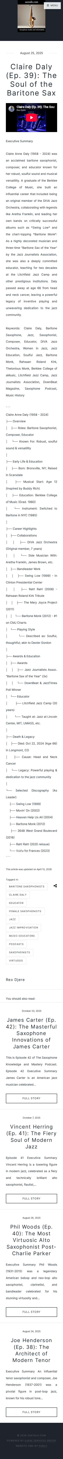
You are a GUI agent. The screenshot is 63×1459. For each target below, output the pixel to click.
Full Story (31, 1098)
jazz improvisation (23, 927)
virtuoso (16, 960)
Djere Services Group (40, 1440)
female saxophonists (25, 911)
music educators (22, 935)
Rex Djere (15, 979)
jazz (12, 919)
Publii (43, 1446)
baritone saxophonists (27, 886)
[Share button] (55, 885)
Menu (54, 5)
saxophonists (19, 952)
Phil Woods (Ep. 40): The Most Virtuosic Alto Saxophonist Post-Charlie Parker (31, 1240)
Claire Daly (18, 894)
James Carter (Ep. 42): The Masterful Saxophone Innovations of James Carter (31, 1033)
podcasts (16, 944)
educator (16, 903)
